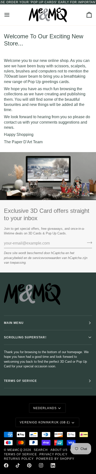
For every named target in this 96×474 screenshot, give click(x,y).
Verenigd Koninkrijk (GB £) (45, 422)
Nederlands (45, 408)
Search (41, 450)
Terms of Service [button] (20, 381)
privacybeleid (13, 258)
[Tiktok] (18, 465)
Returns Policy (19, 458)
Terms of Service (20, 454)
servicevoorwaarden (46, 258)
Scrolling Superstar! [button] (25, 337)
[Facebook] (6, 465)
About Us (59, 450)
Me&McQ (14, 450)
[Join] (88, 243)
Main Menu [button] (14, 323)
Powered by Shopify (55, 458)
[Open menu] (11, 14)
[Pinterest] (29, 465)
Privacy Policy (53, 454)
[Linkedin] (53, 465)
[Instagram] (41, 465)
